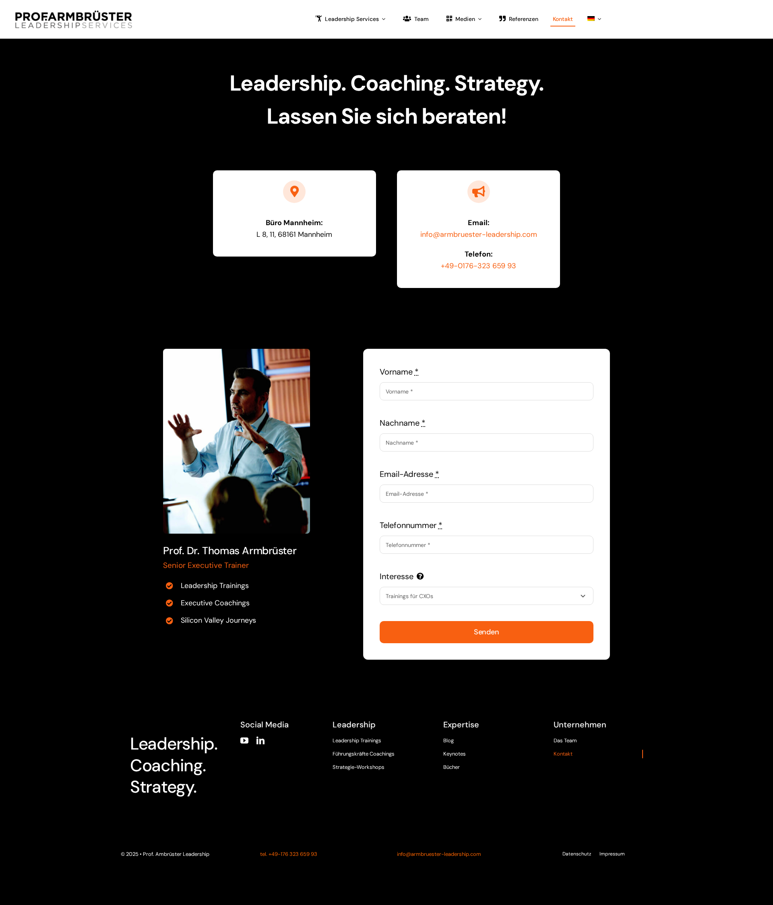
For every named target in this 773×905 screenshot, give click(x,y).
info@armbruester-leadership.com (478, 234)
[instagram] (587, 762)
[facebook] (557, 762)
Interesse (396, 576)
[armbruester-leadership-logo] (73, 12)
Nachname (403, 423)
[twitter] (572, 762)
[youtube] (244, 741)
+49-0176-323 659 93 (478, 266)
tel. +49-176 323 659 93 (288, 854)
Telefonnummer (411, 525)
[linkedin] (260, 741)
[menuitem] (594, 19)
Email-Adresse (409, 474)
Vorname (399, 372)
